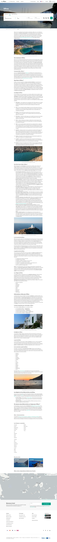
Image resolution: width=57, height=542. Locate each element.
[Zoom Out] (56, 498)
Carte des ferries (22, 370)
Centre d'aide (34, 516)
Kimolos (15, 442)
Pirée (22, 395)
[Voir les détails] (21, 505)
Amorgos (15, 424)
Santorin (15, 437)
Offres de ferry (12, 1)
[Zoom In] (56, 496)
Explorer (22, 1)
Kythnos (15, 445)
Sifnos (18, 29)
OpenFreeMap (45, 499)
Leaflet (42, 499)
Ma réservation (33, 1)
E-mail (31, 503)
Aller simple (6, 14)
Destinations (14, 29)
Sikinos (25, 429)
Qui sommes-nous (22, 515)
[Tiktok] (48, 530)
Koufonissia (16, 443)
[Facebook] (43, 530)
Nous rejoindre (21, 518)
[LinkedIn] (50, 530)
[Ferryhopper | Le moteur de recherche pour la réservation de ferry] (3, 1)
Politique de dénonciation (34, 537)
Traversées (8, 519)
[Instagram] (45, 530)
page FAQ (28, 410)
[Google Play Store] (48, 515)
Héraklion (15, 429)
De (5, 17)
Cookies (20, 537)
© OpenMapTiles (48, 499)
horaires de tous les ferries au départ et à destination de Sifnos (28, 416)
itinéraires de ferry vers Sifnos (27, 78)
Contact (33, 518)
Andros (15, 426)
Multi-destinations (14, 14)
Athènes (27, 72)
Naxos (15, 434)
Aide (38, 1)
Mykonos (15, 433)
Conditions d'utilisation (15, 537)
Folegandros (16, 427)
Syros (15, 436)
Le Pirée (15, 452)
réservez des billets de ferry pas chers (26, 37)
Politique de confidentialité (26, 537)
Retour (10, 14)
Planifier (17, 1)
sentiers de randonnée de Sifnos (21, 203)
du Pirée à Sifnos (29, 397)
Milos (15, 449)
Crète (15, 430)
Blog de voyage (8, 516)
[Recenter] (56, 495)
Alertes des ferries (35, 520)
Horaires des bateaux (9, 521)
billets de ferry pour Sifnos (36, 405)
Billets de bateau (8, 29)
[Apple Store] (48, 518)
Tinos (24, 430)
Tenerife (15, 439)
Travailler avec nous (22, 516)
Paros (15, 450)
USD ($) (47, 1)
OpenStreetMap (55, 499)
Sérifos (25, 427)
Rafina (15, 396)
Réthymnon (25, 426)
